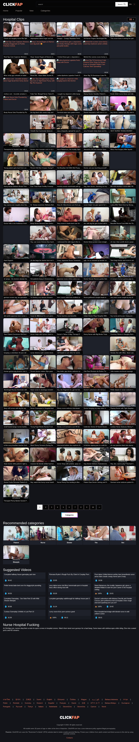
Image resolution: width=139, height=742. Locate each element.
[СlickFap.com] (13, 4)
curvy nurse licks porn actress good (62, 612)
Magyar (84, 699)
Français (63, 703)
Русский (19, 706)
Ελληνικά (61, 699)
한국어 (18, 699)
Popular (19, 11)
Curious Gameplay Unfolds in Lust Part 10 (19, 612)
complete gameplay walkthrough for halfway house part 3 (69, 598)
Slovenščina (67, 706)
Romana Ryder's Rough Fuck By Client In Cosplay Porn (69, 574)
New (31, 11)
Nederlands (53, 706)
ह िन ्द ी (95, 703)
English (49, 699)
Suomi (39, 699)
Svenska (28, 703)
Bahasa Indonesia (111, 699)
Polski (5, 703)
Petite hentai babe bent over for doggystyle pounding (22, 585)
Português (6, 706)
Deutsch (40, 703)
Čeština (72, 699)
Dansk (74, 703)
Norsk (104, 706)
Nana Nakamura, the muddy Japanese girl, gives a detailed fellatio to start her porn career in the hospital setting (113, 587)
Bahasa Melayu (110, 703)
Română (16, 703)
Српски (93, 706)
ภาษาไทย (6, 699)
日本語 (28, 699)
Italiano (40, 706)
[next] (99, 507)
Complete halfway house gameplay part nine (20, 574)
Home (5, 11)
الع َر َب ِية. (95, 699)
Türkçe (30, 706)
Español (51, 703)
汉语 (83, 703)
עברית (125, 699)
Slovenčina (81, 706)
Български (125, 703)
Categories (45, 11)
